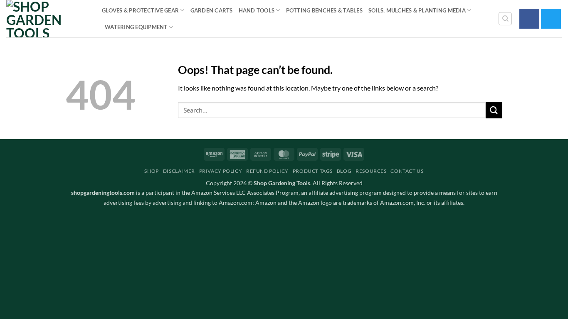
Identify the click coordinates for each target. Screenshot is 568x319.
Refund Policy (267, 171)
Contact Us (406, 171)
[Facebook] (529, 19)
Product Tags (313, 171)
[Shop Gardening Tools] (47, 18)
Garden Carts (211, 10)
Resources (371, 171)
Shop (151, 171)
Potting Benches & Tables (324, 10)
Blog (344, 171)
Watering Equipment (136, 27)
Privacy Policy (220, 171)
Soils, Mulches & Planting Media (417, 10)
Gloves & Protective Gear (140, 10)
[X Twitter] (551, 19)
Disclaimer (179, 171)
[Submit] (494, 110)
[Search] (505, 18)
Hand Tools (257, 10)
